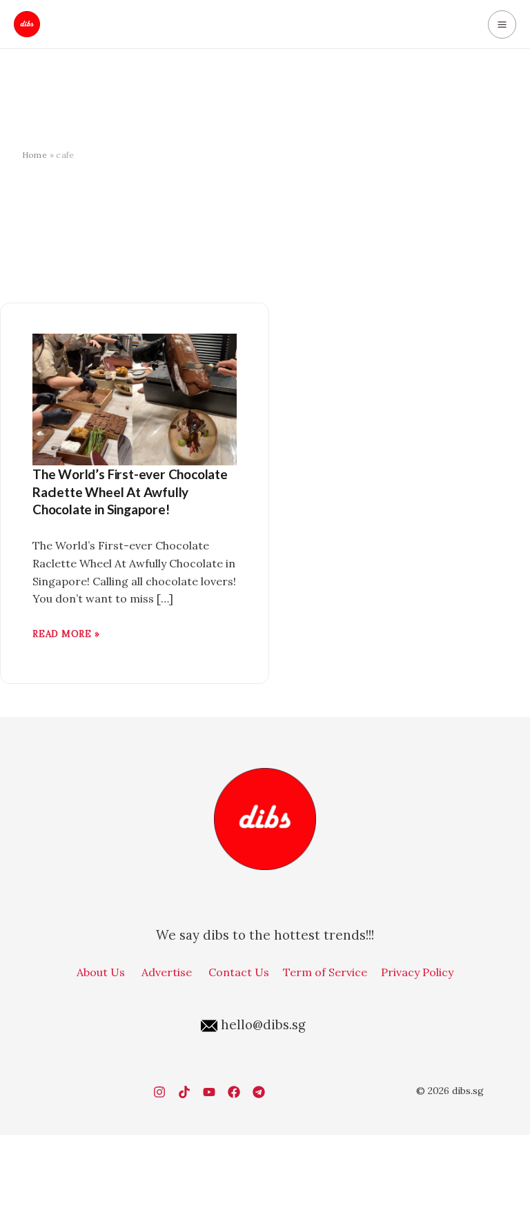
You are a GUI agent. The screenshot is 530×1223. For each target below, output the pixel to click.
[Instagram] (159, 1092)
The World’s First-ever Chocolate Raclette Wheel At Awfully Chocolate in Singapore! (130, 491)
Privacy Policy (417, 972)
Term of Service (325, 972)
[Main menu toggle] (502, 24)
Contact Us (238, 972)
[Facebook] (234, 1092)
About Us (101, 972)
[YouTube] (209, 1092)
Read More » (66, 632)
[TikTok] (184, 1092)
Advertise (166, 972)
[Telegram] (259, 1092)
